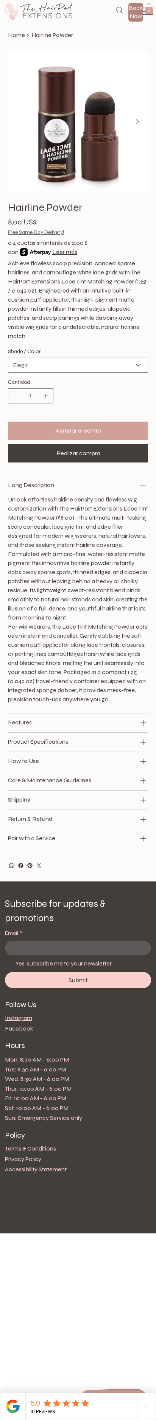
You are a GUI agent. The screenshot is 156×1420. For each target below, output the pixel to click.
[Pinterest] (30, 865)
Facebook (19, 1028)
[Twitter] (39, 865)
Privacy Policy (23, 1159)
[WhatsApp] (12, 865)
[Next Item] (138, 122)
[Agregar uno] (45, 395)
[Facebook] (21, 865)
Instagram (18, 1017)
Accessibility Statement (36, 1169)
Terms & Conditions (30, 1148)
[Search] (120, 10)
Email (13, 933)
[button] (149, 8)
